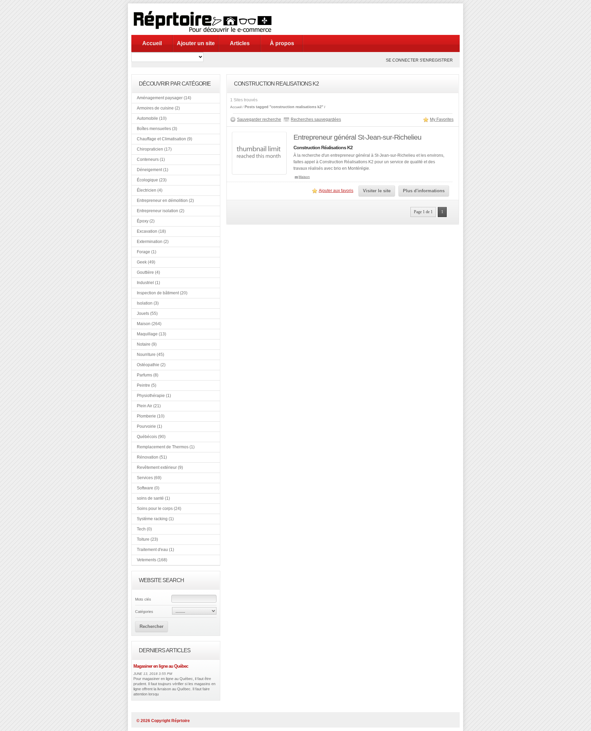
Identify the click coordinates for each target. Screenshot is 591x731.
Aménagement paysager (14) (164, 97)
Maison (304, 177)
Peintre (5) (146, 385)
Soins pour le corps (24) (159, 508)
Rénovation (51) (152, 457)
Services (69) (149, 477)
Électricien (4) (149, 190)
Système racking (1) (155, 518)
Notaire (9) (147, 344)
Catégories (144, 612)
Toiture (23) (147, 539)
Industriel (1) (148, 282)
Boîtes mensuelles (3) (157, 128)
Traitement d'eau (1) (155, 549)
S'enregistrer (436, 60)
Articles (240, 43)
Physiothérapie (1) (154, 395)
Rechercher (151, 626)
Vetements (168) (152, 559)
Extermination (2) (153, 241)
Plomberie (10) (151, 416)
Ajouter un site (196, 43)
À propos (282, 43)
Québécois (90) (151, 436)
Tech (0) (144, 529)
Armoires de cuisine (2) (158, 108)
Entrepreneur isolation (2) (160, 210)
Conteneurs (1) (151, 159)
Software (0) (148, 488)
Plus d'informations (424, 190)
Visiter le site (377, 190)
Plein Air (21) (149, 405)
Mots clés (143, 599)
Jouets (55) (147, 313)
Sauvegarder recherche (259, 119)
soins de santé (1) (153, 498)
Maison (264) (149, 323)
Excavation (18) (151, 231)
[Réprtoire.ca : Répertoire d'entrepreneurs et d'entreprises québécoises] (204, 33)
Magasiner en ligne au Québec (160, 666)
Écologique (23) (152, 180)
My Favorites (442, 119)
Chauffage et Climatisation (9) (164, 139)
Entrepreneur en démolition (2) (165, 200)
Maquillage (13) (151, 334)
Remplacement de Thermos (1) (166, 447)
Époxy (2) (146, 221)
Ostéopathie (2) (151, 364)
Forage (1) (146, 251)
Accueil (152, 43)
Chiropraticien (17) (154, 149)
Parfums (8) (147, 375)
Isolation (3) (148, 303)
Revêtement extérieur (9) (160, 467)
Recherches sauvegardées (316, 119)
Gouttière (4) (148, 272)
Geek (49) (146, 262)
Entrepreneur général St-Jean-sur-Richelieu (357, 137)
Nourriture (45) (150, 354)
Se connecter (402, 60)
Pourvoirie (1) (149, 426)
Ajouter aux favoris (336, 190)
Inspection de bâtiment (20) (162, 293)
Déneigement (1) (152, 169)
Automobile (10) (152, 118)
